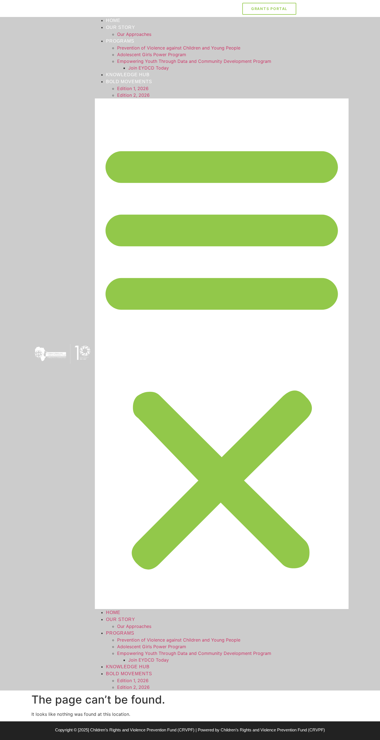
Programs (120, 41)
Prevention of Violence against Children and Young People (178, 48)
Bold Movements (129, 81)
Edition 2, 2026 (133, 95)
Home (113, 20)
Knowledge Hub (128, 74)
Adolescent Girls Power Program (151, 54)
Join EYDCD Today (148, 68)
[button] (222, 353)
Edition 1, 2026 (133, 88)
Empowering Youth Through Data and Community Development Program (194, 61)
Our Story (120, 27)
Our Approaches (134, 34)
